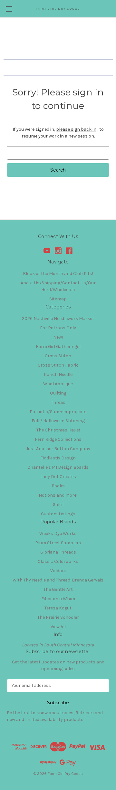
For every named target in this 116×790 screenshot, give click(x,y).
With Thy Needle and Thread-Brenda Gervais (58, 580)
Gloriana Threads (58, 552)
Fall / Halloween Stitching (58, 420)
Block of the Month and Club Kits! (58, 273)
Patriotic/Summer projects (58, 411)
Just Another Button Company (58, 448)
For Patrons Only (58, 328)
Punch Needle (58, 374)
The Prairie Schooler (58, 617)
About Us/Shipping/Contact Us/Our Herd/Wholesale (58, 286)
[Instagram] (58, 250)
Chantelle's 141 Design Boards (58, 467)
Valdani (58, 570)
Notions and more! (58, 495)
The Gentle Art (58, 589)
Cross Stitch (58, 356)
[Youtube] (47, 250)
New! (58, 337)
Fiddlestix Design (58, 458)
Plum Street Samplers (58, 543)
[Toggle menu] (9, 9)
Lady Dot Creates (58, 476)
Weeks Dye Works (58, 533)
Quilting (58, 393)
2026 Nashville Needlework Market (58, 318)
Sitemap (58, 299)
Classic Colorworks (58, 561)
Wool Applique (58, 383)
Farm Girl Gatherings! (58, 346)
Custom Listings (58, 514)
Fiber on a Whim (58, 598)
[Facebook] (69, 250)
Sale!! (58, 504)
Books (58, 486)
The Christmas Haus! (58, 430)
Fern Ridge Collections (58, 439)
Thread (58, 402)
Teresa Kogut (58, 608)
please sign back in (76, 129)
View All (58, 626)
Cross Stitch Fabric (58, 365)
